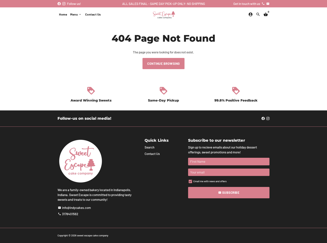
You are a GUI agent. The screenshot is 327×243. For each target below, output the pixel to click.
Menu (76, 14)
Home (63, 14)
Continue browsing (163, 63)
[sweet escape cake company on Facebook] (59, 3)
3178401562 (68, 214)
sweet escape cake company (92, 235)
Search (149, 147)
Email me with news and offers (210, 181)
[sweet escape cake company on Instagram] (63, 3)
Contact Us (93, 14)
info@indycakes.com (74, 207)
